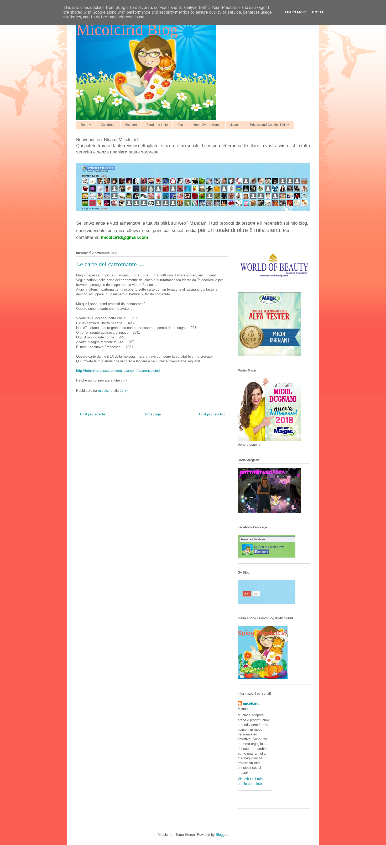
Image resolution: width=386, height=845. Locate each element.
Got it (318, 12)
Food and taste (157, 125)
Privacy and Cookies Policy (269, 125)
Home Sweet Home (207, 125)
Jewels (235, 125)
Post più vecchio (212, 414)
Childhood (108, 125)
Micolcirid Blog (127, 29)
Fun (180, 125)
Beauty (86, 125)
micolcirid (251, 703)
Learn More (296, 12)
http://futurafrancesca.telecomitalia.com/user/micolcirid (118, 371)
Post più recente (92, 414)
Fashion (131, 125)
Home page (152, 414)
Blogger (221, 835)
